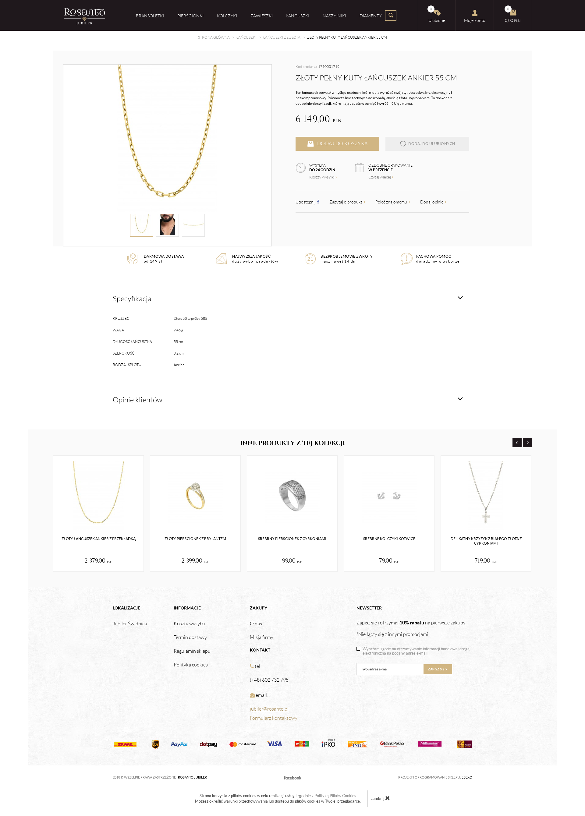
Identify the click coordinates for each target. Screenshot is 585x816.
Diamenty (370, 15)
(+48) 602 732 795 (269, 680)
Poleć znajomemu (391, 202)
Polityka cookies (191, 665)
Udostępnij (306, 202)
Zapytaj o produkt (346, 202)
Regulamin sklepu (192, 651)
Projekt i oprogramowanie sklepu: (435, 777)
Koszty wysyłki (322, 177)
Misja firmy (261, 637)
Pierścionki (190, 15)
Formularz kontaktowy (273, 718)
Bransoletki (150, 15)
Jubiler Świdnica (130, 624)
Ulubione (436, 15)
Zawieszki (261, 15)
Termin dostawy (190, 637)
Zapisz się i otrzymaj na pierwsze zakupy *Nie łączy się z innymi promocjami (411, 628)
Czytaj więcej (380, 177)
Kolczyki (227, 15)
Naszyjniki (334, 15)
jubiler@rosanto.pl (269, 709)
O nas (256, 624)
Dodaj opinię (432, 202)
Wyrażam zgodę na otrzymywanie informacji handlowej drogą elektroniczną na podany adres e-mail (416, 651)
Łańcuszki (297, 15)
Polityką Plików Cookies (335, 795)
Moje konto (474, 20)
